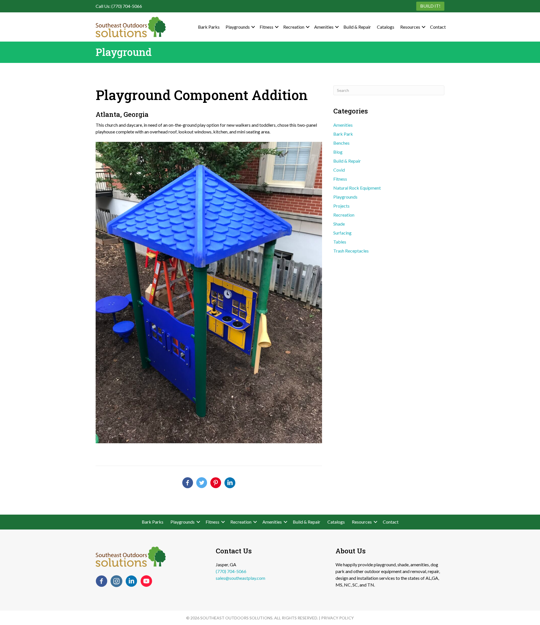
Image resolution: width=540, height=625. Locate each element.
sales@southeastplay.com (240, 578)
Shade (339, 223)
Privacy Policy (337, 617)
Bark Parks (209, 26)
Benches (341, 143)
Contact (438, 26)
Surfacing (342, 232)
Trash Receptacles (351, 250)
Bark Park (343, 134)
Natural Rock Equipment (357, 187)
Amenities (324, 26)
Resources (410, 26)
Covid (339, 169)
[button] (253, 27)
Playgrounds (238, 26)
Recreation (293, 26)
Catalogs (385, 26)
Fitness (266, 26)
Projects (341, 205)
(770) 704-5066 (231, 571)
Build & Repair (357, 26)
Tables (339, 241)
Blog (338, 151)
